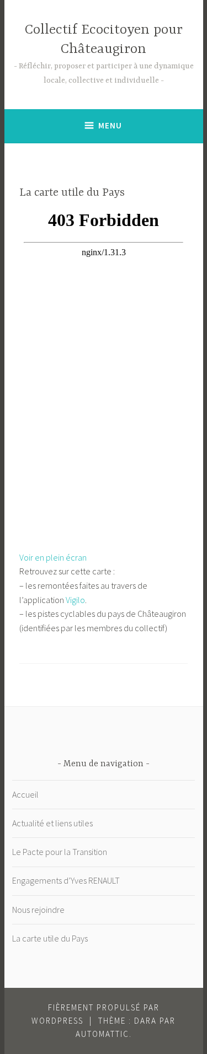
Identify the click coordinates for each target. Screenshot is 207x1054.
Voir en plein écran (53, 557)
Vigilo (75, 599)
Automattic (102, 1034)
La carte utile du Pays (50, 938)
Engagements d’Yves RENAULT (66, 880)
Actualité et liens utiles (52, 823)
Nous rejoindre (38, 909)
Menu (110, 125)
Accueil (25, 794)
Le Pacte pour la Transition (59, 851)
